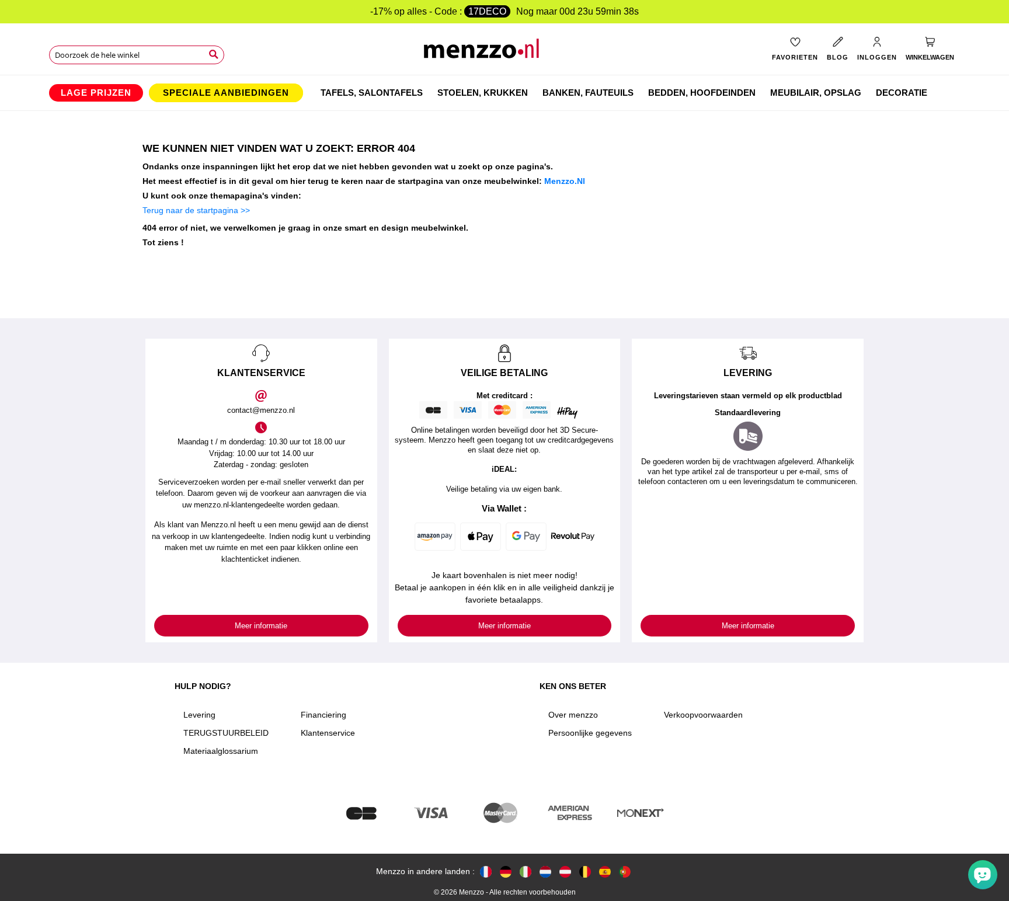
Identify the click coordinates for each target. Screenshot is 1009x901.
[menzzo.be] (585, 871)
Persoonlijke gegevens (590, 733)
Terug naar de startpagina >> (196, 210)
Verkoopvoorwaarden (703, 714)
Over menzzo (573, 714)
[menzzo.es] (605, 871)
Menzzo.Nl (564, 181)
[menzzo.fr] (486, 871)
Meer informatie (261, 625)
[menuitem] (96, 93)
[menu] (504, 92)
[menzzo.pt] (625, 871)
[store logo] (505, 53)
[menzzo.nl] (545, 871)
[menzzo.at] (565, 871)
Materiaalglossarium (220, 751)
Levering (199, 714)
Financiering (323, 714)
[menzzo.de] (505, 871)
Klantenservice (328, 733)
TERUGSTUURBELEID (226, 733)
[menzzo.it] (525, 871)
